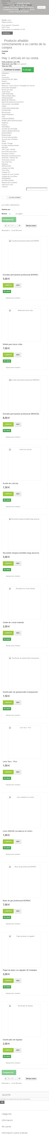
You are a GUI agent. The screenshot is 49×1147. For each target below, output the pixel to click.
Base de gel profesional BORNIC (17, 901)
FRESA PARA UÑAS (8, 96)
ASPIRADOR (6, 178)
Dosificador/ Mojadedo (9, 88)
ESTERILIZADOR (8, 180)
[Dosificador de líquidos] (24, 1020)
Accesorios (5, 77)
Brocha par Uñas (7, 90)
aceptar (41, 7)
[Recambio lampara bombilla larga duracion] (24, 533)
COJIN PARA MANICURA (10, 108)
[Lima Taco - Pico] (24, 742)
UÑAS (4, 141)
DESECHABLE (7, 133)
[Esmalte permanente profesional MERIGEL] (24, 394)
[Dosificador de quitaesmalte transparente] (24, 672)
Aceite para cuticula (8, 160)
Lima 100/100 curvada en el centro (17, 831)
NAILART (5, 147)
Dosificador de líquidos (12, 1040)
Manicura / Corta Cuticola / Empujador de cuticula (18, 85)
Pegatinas (5, 123)
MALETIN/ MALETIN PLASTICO (12, 102)
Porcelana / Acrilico (8, 154)
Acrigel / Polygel (7, 143)
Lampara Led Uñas (8, 168)
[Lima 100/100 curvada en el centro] (24, 811)
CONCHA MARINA (8, 118)
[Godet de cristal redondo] (24, 603)
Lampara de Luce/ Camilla (10, 174)
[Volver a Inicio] (4, 197)
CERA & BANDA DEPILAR (10, 131)
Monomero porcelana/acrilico (11, 156)
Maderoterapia (6, 135)
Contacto (5, 187)
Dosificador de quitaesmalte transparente (20, 692)
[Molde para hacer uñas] (24, 324)
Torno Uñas (5, 170)
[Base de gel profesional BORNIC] (24, 881)
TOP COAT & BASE (8, 149)
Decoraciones (6, 112)
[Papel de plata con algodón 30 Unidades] (24, 950)
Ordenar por (6, 209)
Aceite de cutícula (10, 483)
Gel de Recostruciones (9, 151)
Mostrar (4, 214)
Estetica (4, 125)
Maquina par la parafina (9, 182)
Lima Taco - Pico (10, 761)
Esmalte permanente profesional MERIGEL (21, 414)
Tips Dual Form (7, 162)
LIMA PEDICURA (7, 94)
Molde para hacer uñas (12, 344)
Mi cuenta (6, 1126)
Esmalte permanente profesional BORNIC (20, 275)
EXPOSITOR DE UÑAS (10, 79)
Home (4, 75)
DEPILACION (6, 166)
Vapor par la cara (7, 184)
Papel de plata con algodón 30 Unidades (20, 970)
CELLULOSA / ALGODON (10, 104)
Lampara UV (6, 172)
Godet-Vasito (6, 92)
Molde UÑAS (6, 83)
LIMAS (4, 106)
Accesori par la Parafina (10, 139)
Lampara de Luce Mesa (9, 176)
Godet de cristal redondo (13, 622)
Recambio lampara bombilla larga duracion (21, 553)
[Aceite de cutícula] (24, 464)
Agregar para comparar (13, 298)
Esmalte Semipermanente (10, 145)
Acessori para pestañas (9, 137)
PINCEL (4, 81)
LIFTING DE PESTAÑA (9, 129)
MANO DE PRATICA (8, 100)
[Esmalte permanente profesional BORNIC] (24, 255)
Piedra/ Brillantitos (8, 114)
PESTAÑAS (6, 127)
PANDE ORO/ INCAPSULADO (12, 121)
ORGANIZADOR (7, 98)
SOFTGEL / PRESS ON (10, 158)
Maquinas (5, 164)
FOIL (3, 116)
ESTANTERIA (6, 110)
